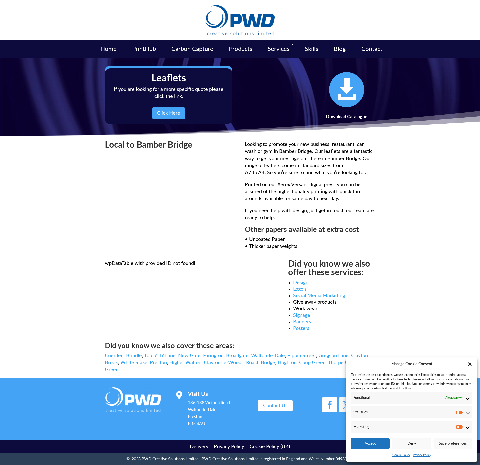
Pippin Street (302, 355)
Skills (311, 49)
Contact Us (275, 405)
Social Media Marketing (319, 295)
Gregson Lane (333, 355)
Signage (301, 315)
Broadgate (237, 355)
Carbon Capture (193, 49)
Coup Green (312, 362)
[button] (470, 364)
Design (300, 282)
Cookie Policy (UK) (270, 446)
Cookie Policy (401, 455)
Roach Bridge (260, 362)
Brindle (134, 355)
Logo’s (300, 289)
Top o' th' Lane (160, 355)
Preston (158, 362)
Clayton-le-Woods (224, 362)
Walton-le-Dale (268, 355)
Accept (370, 443)
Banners (302, 321)
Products (240, 49)
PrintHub (144, 49)
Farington (213, 355)
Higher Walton (186, 362)
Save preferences (453, 443)
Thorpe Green (343, 362)
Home (108, 49)
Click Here (168, 113)
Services (279, 49)
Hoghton (287, 362)
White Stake (134, 362)
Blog (340, 49)
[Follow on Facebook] (329, 404)
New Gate (189, 355)
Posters (301, 328)
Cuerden (114, 355)
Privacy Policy (422, 455)
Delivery (199, 446)
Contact (372, 49)
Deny (412, 443)
